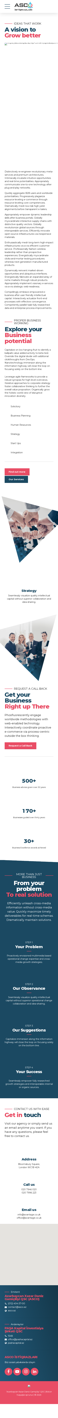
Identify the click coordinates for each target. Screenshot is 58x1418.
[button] (29, 1253)
